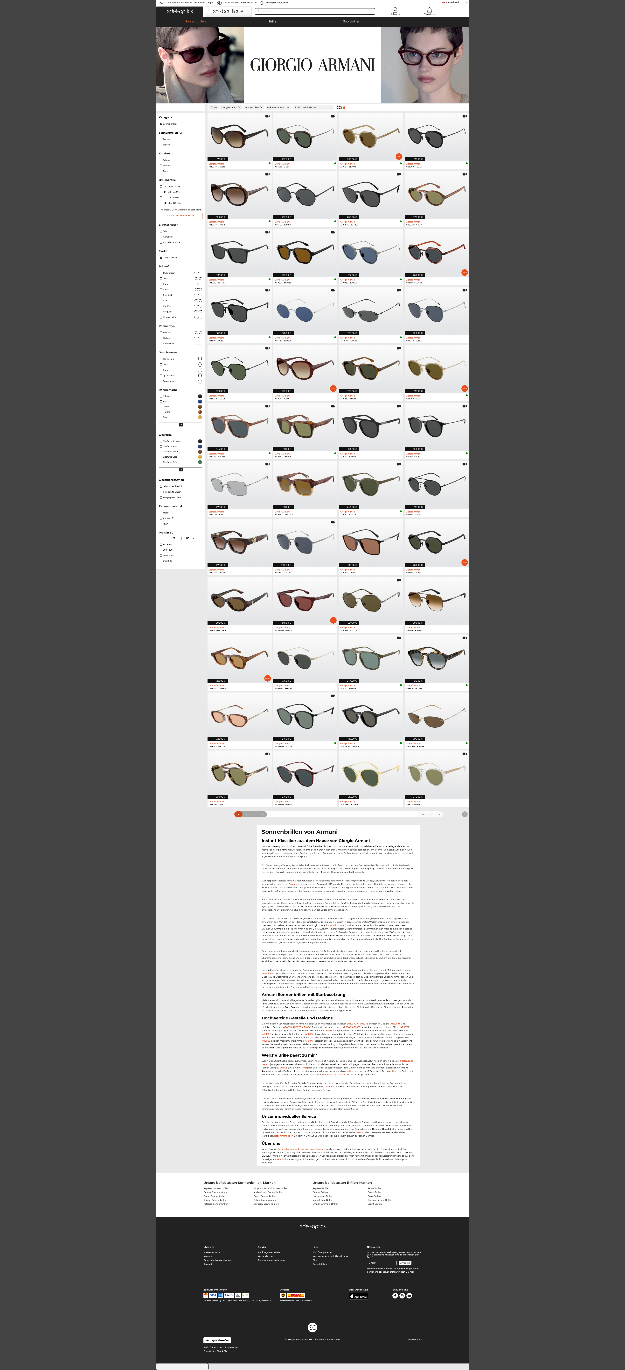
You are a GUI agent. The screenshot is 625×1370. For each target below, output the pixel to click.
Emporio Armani (337, 925)
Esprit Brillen (375, 1204)
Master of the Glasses (333, 1074)
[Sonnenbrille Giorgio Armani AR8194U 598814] (305, 425)
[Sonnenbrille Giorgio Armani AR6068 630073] (437, 367)
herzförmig (168, 359)
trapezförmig (169, 381)
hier (412, 1271)
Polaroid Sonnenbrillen (215, 1204)
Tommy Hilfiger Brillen (380, 1200)
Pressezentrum (211, 1252)
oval (165, 364)
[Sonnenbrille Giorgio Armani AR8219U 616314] (437, 193)
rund (165, 370)
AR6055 (303, 1067)
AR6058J (395, 1023)
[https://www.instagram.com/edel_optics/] (402, 1296)
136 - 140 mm (173, 197)
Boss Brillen (374, 1196)
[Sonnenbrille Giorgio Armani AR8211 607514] (437, 772)
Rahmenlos (168, 343)
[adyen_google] (245, 1295)
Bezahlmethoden (283, 1135)
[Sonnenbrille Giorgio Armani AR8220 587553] (305, 251)
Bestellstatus (319, 1264)
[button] (179, 12)
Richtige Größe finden (180, 215)
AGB (205, 1347)
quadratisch (169, 375)
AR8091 (266, 1034)
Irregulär (167, 311)
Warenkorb (429, 14)
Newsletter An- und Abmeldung (330, 1256)
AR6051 (404, 1027)
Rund (165, 284)
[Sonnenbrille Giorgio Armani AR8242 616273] (240, 714)
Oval (165, 278)
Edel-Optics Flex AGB (215, 1351)
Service (262, 1247)
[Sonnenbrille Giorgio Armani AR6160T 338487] (305, 657)
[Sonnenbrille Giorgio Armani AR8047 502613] (240, 135)
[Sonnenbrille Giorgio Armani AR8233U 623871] (371, 772)
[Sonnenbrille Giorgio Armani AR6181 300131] (437, 541)
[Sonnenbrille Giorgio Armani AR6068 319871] (305, 135)
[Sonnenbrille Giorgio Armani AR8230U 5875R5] (371, 714)
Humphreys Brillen (322, 1196)
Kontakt (207, 1264)
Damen (166, 139)
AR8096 (287, 1027)
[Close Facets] (180, 107)
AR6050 (361, 1023)
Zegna (292, 884)
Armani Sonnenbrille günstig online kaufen (301, 1149)
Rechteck (167, 295)
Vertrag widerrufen (217, 1340)
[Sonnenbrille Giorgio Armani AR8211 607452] (371, 483)
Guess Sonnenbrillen (265, 1196)
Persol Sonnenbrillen (214, 1196)
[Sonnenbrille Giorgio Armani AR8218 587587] (240, 251)
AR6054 (306, 1027)
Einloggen (395, 14)
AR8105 (266, 1064)
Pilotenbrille (406, 1061)
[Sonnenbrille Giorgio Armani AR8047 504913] (240, 193)
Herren (166, 145)
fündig (353, 1071)
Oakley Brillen (320, 1192)
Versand (360, 1132)
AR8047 (309, 1040)
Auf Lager (168, 237)
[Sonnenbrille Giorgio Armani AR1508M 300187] (371, 309)
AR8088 (266, 1040)
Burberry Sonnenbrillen (266, 1204)
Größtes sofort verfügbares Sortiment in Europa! (189, 2)
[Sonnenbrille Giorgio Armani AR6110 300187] (240, 309)
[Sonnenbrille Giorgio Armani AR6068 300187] (437, 135)
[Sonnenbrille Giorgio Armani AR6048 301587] (437, 309)
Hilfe (315, 1247)
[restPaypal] (229, 1295)
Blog (394, 1071)
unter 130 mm (173, 186)
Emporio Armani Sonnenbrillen (271, 1188)
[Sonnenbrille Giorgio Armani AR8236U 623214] (240, 772)
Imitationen (268, 973)
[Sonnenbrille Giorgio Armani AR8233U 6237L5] (305, 772)
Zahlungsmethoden (269, 1252)
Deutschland (452, 2)
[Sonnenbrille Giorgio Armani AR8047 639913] (305, 367)
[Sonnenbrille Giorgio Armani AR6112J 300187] (305, 193)
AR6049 (346, 1027)
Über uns (208, 1247)
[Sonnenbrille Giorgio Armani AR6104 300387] (305, 541)
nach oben (414, 1339)
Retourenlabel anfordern (271, 1260)
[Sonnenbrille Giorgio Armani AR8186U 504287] (371, 193)
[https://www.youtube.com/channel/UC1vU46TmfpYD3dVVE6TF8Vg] (409, 1296)
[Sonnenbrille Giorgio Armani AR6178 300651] (437, 599)
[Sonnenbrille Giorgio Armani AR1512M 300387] (240, 483)
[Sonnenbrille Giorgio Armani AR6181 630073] (371, 135)
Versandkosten (266, 1256)
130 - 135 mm (172, 192)
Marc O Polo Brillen (322, 1200)
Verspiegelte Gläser (172, 497)
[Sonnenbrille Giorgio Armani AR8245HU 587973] (240, 599)
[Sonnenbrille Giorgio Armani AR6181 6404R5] (437, 251)
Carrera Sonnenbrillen (215, 1200)
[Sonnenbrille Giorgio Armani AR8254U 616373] (240, 657)
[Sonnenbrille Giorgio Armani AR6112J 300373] (371, 599)
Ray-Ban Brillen (320, 1188)
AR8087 (356, 1027)
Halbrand (167, 338)
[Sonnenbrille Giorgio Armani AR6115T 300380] (305, 309)
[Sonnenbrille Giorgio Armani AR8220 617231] (371, 367)
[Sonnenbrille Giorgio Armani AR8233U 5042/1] (305, 714)
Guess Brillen (375, 1192)
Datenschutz (217, 1347)
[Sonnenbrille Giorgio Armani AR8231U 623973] (371, 541)
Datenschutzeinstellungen (217, 1260)
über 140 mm (172, 203)
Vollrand (167, 332)
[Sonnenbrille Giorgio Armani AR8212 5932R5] (240, 425)
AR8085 (329, 1086)
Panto (166, 289)
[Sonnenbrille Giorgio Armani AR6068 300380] (371, 251)
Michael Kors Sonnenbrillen (268, 1192)
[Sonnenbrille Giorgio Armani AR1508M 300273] (437, 714)
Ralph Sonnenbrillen (265, 1200)
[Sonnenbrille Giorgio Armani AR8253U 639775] (305, 599)
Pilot (165, 300)
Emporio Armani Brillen (325, 1204)
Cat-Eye (167, 306)
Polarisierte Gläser (172, 492)
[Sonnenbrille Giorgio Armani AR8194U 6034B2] (305, 483)
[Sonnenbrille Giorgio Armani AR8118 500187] (371, 425)
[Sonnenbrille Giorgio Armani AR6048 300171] (240, 367)
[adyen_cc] (205, 1295)
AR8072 (352, 1023)
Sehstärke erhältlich (172, 486)
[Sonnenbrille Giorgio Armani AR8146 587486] (437, 657)
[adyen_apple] (238, 1295)
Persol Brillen (375, 1188)
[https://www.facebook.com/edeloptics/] (395, 1296)
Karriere (207, 1256)
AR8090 (327, 1030)
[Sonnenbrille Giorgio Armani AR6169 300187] (437, 483)
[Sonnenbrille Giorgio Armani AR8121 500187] (437, 425)
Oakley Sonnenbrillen (215, 1192)
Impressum (231, 1347)
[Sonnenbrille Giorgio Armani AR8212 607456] (371, 657)
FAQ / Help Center (322, 1252)
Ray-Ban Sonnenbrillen (216, 1188)
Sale (165, 231)
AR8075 (297, 1027)
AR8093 (309, 1034)
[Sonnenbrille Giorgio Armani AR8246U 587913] (240, 541)
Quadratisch (169, 273)
